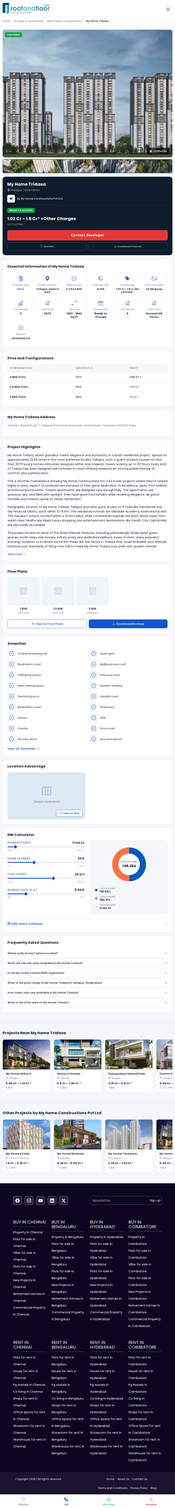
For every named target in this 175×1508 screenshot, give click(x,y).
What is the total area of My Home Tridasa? (38, 1002)
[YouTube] (40, 1200)
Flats (20, 289)
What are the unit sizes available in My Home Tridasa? (45, 963)
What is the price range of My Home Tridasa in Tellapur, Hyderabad (54, 983)
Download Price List (130, 246)
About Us (123, 1479)
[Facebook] (17, 1200)
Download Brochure (130, 624)
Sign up (155, 1200)
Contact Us (139, 1479)
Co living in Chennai (28, 1391)
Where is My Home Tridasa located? (32, 953)
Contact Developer (87, 235)
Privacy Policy (139, 1488)
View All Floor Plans (49, 624)
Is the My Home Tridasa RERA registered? (36, 973)
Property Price (19, 842)
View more (14, 554)
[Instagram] (29, 1200)
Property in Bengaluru (67, 1237)
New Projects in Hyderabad (64, 21)
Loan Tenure (16, 874)
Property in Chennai (28, 1232)
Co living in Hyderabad (106, 1398)
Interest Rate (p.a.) (22, 890)
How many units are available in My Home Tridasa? (43, 993)
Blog (153, 1488)
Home (6, 21)
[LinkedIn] (52, 1200)
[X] (63, 1200)
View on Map (71, 813)
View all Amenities (21, 749)
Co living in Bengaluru (67, 1398)
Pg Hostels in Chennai (29, 1385)
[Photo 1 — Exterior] (87, 166)
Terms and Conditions (112, 1488)
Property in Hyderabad (28, 21)
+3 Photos (160, 151)
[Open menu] (168, 9)
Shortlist (49, 246)
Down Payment (18, 858)
